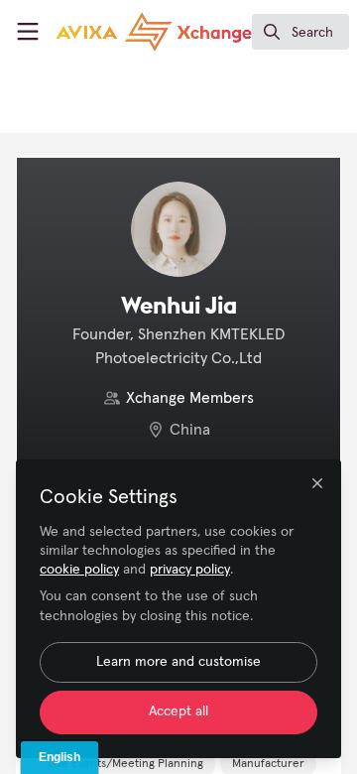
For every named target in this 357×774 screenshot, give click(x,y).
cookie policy (79, 570)
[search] (300, 32)
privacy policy (190, 570)
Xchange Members (190, 398)
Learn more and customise (178, 662)
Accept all (178, 711)
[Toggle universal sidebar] (28, 32)
